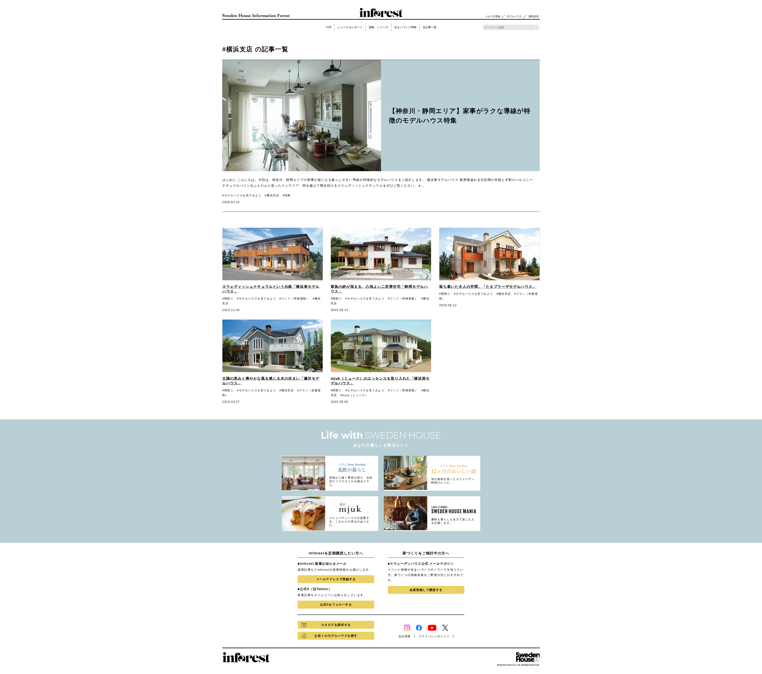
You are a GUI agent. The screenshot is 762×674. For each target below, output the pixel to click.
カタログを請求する (336, 624)
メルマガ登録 (492, 16)
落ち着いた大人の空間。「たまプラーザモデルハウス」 (487, 287)
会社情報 (404, 636)
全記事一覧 (430, 27)
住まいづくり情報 (405, 27)
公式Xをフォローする (336, 604)
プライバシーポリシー (434, 636)
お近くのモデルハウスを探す (336, 635)
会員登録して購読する (426, 589)
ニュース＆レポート (350, 27)
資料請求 (533, 16)
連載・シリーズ (378, 27)
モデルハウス (514, 16)
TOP (328, 27)
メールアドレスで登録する (336, 579)
